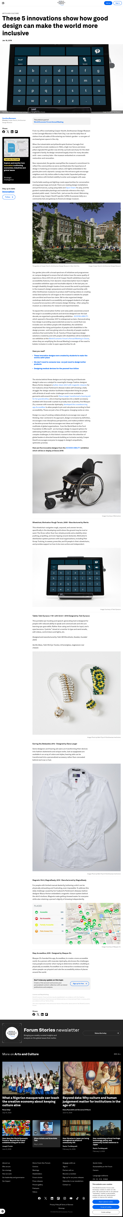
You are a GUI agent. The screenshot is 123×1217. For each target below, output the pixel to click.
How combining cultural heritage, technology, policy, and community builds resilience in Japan (106, 1141)
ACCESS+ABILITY (81, 316)
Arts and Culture (10, 13)
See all (117, 1054)
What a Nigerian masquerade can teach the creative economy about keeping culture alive (30, 1101)
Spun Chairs (71, 188)
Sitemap (62, 1208)
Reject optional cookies (106, 1202)
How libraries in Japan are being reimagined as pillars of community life (76, 1140)
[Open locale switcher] (2, 1211)
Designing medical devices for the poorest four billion (56, 368)
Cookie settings (106, 1212)
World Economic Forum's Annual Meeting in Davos (69, 339)
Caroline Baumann (9, 118)
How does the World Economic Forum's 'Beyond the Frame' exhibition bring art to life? (15, 1140)
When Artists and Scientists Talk (45, 1139)
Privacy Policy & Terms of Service (61, 1205)
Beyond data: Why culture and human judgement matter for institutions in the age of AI (92, 1101)
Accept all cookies (106, 1207)
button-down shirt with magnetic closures (70, 385)
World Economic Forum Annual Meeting (48, 122)
